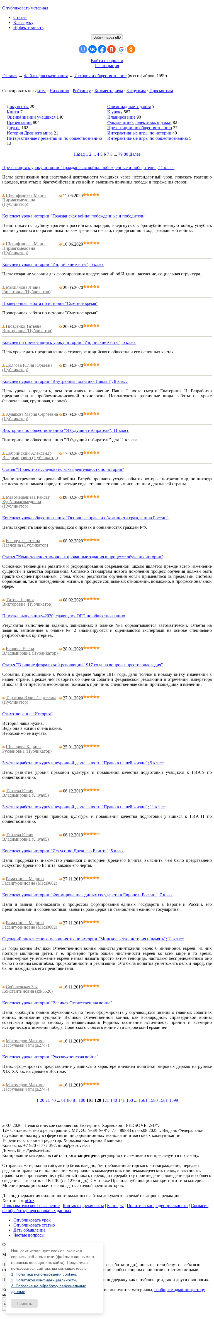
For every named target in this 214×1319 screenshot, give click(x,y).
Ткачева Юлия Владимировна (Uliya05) (25, 792)
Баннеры (115, 1205)
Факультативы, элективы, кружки (139, 122)
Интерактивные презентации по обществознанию (54, 138)
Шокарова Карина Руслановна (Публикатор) (27, 748)
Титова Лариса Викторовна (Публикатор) (27, 601)
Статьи (20, 17)
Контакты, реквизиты (83, 1205)
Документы (18, 106)
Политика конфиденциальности (157, 1205)
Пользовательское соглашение (31, 1205)
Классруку (23, 22)
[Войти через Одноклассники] (131, 49)
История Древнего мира (30, 133)
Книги (13, 111)
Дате (39, 90)
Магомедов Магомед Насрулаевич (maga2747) (25, 1043)
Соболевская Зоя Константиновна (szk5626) (27, 988)
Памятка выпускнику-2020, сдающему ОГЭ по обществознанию (63, 615)
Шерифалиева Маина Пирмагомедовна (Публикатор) (24, 200)
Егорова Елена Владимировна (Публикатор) (30, 650)
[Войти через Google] (121, 49)
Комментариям (108, 90)
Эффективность (28, 27)
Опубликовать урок (32, 1220)
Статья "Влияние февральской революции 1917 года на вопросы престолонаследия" (82, 664)
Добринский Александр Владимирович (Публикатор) (30, 455)
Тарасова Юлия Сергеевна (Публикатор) (29, 699)
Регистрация (107, 65)
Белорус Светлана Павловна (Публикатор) (25, 542)
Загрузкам (136, 90)
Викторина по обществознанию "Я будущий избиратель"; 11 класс (65, 430)
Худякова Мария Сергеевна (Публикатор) (30, 416)
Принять (24, 1303)
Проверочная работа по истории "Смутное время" (50, 303)
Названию (59, 90)
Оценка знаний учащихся (31, 117)
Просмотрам (161, 90)
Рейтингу (82, 90)
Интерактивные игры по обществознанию (147, 138)
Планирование (121, 117)
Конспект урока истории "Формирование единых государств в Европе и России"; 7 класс (87, 894)
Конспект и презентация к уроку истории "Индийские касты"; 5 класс (69, 342)
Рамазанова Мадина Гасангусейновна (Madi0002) (29, 880)
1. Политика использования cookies (43, 1274)
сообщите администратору (179, 1289)
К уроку (115, 111)
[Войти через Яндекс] (111, 49)
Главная (9, 75)
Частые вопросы (29, 1235)
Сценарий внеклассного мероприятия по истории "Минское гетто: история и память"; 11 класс (93, 938)
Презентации (19, 122)
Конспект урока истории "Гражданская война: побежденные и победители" (74, 216)
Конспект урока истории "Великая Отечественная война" (57, 1002)
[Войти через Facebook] (102, 49)
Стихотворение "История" (27, 713)
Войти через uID (107, 37)
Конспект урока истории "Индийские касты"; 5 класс (53, 264)
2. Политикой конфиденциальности (43, 1280)
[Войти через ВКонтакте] (92, 49)
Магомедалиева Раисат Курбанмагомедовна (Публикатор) (26, 501)
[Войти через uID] (83, 49)
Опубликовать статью (34, 1225)
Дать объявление (29, 1230)
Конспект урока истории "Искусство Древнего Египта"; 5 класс (63, 850)
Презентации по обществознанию (139, 127)
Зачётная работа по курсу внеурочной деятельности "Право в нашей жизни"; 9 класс (83, 762)
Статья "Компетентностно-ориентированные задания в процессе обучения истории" (82, 556)
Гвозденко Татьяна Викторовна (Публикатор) (27, 328)
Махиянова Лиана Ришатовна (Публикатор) (26, 289)
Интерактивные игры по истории (139, 133)
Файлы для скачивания (46, 75)
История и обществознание (100, 75)
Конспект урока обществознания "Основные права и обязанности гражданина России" (85, 517)
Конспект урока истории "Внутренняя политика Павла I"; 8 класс (65, 381)
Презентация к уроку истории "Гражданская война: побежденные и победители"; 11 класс (88, 167)
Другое (13, 127)
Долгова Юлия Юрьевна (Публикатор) (27, 367)
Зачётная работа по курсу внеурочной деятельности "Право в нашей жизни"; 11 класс (84, 806)
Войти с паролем (107, 60)
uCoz (29, 1200)
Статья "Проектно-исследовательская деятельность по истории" (63, 469)
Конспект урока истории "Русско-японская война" (50, 1056)
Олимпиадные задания (129, 106)
